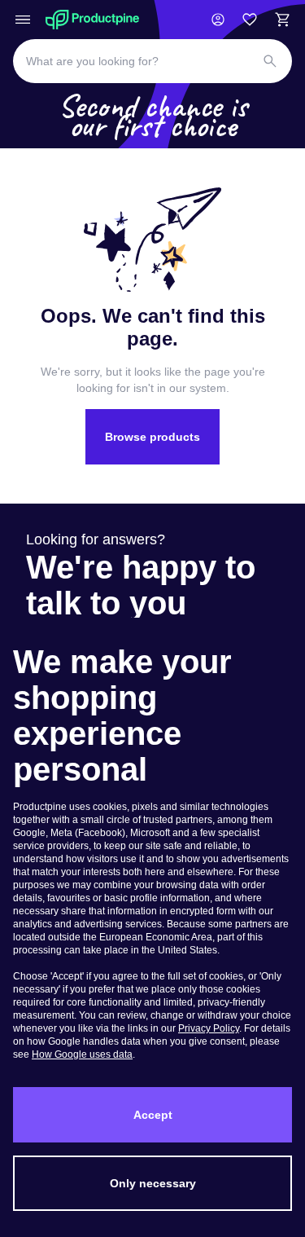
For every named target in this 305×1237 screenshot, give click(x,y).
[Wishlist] (249, 19)
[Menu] (23, 19)
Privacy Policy (208, 1028)
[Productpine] (92, 19)
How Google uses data (82, 1054)
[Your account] (218, 19)
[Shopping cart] (282, 19)
